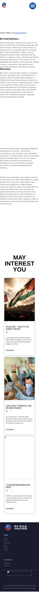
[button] (32, 5)
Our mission (7, 543)
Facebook (6, 563)
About (5, 541)
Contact (6, 547)
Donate (6, 550)
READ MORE (10, 350)
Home (5, 538)
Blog (5, 545)
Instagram (7, 565)
